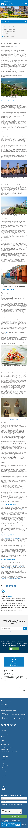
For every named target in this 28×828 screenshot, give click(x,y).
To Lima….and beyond (9, 36)
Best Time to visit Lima (9, 31)
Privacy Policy (4, 820)
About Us (4, 778)
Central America (5, 765)
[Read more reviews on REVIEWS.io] (14, 665)
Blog (3, 770)
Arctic (3, 761)
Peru (2, 48)
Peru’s (10, 104)
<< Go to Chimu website (6, 1)
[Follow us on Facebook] (5, 725)
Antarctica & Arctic (7, 808)
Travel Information (5, 772)
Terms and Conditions (14, 820)
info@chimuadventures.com (8, 747)
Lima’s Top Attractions (9, 29)
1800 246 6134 (5, 734)
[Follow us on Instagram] (11, 725)
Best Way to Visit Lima (9, 34)
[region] (14, 679)
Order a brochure (5, 774)
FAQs (3, 767)
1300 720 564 (5, 708)
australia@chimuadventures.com (9, 710)
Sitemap (3, 780)
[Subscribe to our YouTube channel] (15, 725)
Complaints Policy (6, 822)
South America (5, 763)
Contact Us (4, 782)
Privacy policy (5, 825)
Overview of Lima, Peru (9, 27)
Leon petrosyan (7, 418)
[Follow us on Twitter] (2, 725)
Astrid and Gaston (14, 331)
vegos (10, 322)
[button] (1, 678)
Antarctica (4, 759)
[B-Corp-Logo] (3, 787)
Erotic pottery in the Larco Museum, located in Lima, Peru (18, 418)
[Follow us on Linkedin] (8, 725)
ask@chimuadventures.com (8, 737)
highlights (9, 73)
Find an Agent (5, 776)
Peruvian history (10, 74)
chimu (10, 596)
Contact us (15, 649)
